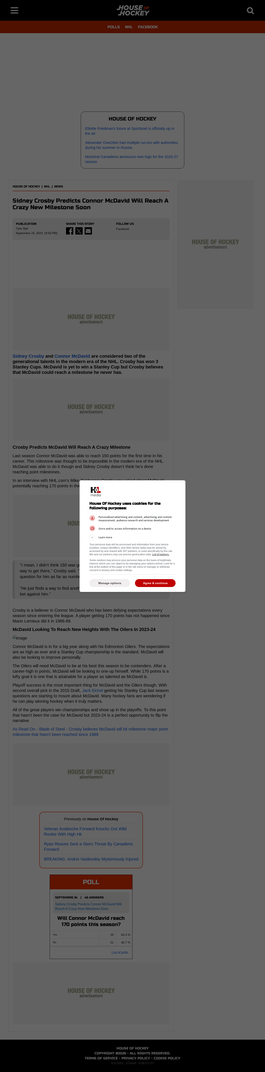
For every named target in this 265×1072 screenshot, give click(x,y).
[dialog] (133, 536)
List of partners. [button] (160, 554)
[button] (132, 537)
